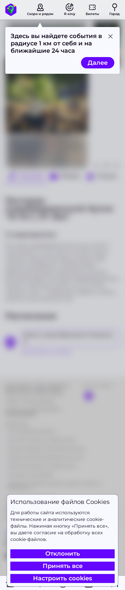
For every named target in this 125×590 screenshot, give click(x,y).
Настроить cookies (62, 578)
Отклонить (62, 553)
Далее (98, 62)
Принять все (63, 566)
